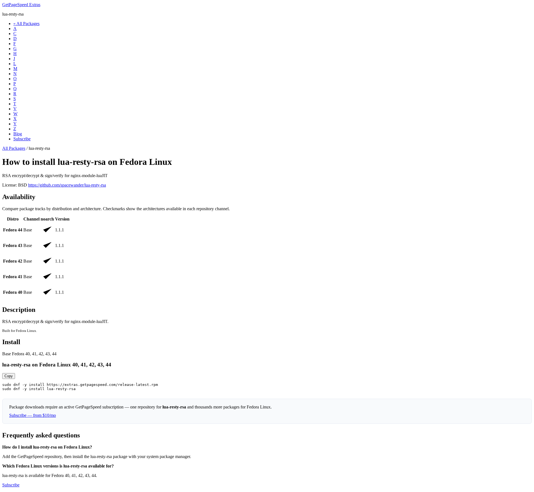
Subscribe (22, 138)
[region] (267, 258)
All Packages (13, 148)
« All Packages (26, 23)
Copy (8, 376)
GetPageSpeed (21, 4)
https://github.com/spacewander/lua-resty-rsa (67, 185)
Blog (17, 133)
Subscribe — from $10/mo (32, 415)
